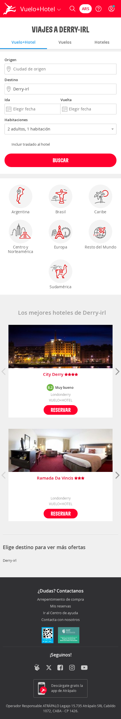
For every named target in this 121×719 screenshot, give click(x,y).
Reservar (61, 409)
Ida (7, 99)
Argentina (21, 211)
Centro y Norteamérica (20, 249)
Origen (10, 59)
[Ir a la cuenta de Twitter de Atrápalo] (49, 668)
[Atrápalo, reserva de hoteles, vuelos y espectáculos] (9, 8)
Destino (11, 79)
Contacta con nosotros (60, 620)
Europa (60, 247)
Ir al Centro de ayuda (60, 613)
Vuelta (66, 99)
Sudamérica (60, 286)
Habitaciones (16, 119)
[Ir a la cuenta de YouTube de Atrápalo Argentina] (84, 668)
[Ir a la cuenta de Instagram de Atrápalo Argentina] (72, 668)
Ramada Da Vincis (55, 478)
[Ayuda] (98, 8)
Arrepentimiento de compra (60, 599)
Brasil (60, 211)
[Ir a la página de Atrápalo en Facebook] (60, 668)
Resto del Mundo (100, 247)
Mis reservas (60, 606)
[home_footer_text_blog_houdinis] (37, 667)
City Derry (53, 374)
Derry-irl (9, 560)
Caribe (100, 211)
